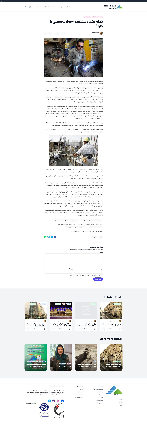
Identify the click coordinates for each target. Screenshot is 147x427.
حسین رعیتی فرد (74, 221)
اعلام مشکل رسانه (79, 397)
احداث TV (101, 395)
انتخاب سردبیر (62, 363)
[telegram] (48, 237)
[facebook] (55, 237)
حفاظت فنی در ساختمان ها (61, 221)
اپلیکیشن (120, 405)
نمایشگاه (30, 361)
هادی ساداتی (76, 231)
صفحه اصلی (70, 7)
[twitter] (52, 237)
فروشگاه (46, 7)
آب (94, 361)
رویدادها (36, 361)
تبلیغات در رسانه (79, 395)
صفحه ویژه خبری (99, 400)
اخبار (54, 7)
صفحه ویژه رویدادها (98, 403)
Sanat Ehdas (95, 32)
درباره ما (81, 389)
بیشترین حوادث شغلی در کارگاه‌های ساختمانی (91, 221)
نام (102, 269)
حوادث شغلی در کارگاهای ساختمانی (94, 224)
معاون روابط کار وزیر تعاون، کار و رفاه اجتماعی (76, 228)
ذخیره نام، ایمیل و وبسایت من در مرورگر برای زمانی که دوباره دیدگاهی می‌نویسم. (84, 275)
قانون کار (80, 224)
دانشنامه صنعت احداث (98, 389)
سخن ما (121, 402)
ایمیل (71, 269)
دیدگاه (101, 252)
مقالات (101, 397)
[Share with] (45, 33)
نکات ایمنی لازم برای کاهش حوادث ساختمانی (92, 231)
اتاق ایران (69, 303)
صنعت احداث (109, 6)
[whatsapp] (45, 237)
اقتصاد (69, 363)
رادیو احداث (100, 392)
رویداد (60, 7)
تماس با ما (81, 392)
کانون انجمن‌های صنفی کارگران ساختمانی (66, 224)
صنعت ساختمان (87, 17)
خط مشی (120, 399)
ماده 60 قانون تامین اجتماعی (95, 228)
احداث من (37, 7)
